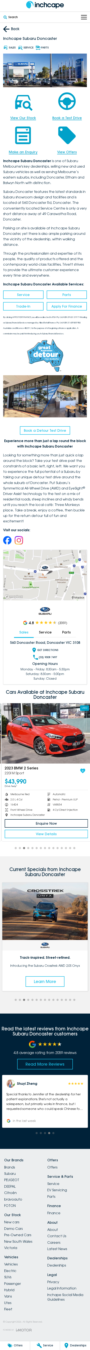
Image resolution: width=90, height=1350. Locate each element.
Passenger (12, 1283)
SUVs (7, 1277)
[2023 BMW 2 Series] (45, 733)
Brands (9, 1167)
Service (23, 295)
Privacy (53, 1282)
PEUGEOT (11, 1180)
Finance (53, 1213)
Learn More (45, 981)
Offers (52, 1167)
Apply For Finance (66, 306)
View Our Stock (23, 118)
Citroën (10, 1193)
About (52, 1230)
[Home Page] (45, 4)
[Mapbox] (14, 596)
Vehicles (11, 1264)
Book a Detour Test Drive (45, 430)
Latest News (57, 1249)
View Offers (67, 152)
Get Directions (47, 650)
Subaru (10, 1173)
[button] (45, 1101)
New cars (11, 1222)
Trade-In (23, 306)
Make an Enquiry (23, 152)
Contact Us (56, 1236)
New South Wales (18, 1241)
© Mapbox (78, 597)
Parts (66, 295)
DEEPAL (10, 1186)
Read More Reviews (45, 1064)
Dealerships (56, 1265)
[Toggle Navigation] (84, 17)
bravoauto (13, 1199)
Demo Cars (13, 1228)
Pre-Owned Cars (17, 1235)
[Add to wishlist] (81, 771)
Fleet (8, 1309)
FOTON (10, 1205)
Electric (10, 1271)
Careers (53, 1242)
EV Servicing (57, 1190)
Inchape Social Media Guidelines (65, 1297)
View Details (45, 834)
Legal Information (61, 1288)
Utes (7, 1303)
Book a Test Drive (67, 118)
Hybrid (9, 1290)
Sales (23, 632)
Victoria (10, 1248)
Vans (8, 1296)
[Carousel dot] (16, 848)
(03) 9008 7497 (48, 657)
